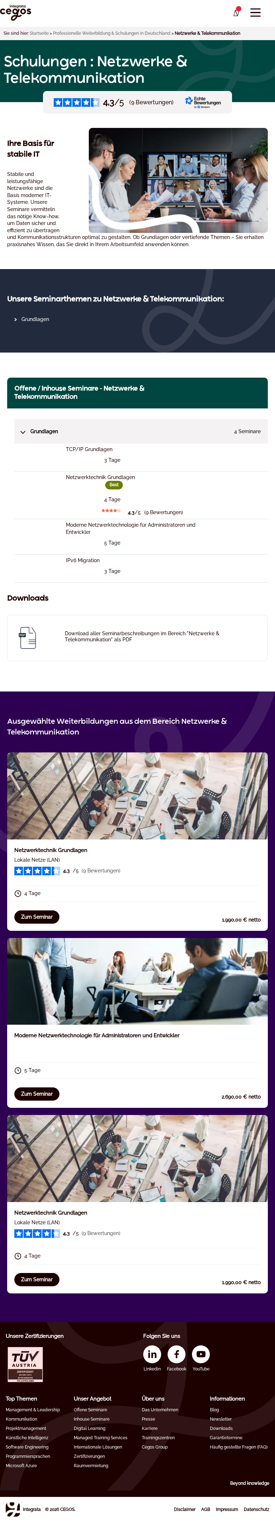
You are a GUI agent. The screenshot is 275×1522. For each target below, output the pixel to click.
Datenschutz (256, 1509)
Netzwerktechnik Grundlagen (50, 850)
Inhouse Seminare (92, 1419)
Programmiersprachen (28, 1456)
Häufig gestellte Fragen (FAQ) (238, 1447)
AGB (205, 1509)
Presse (148, 1419)
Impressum (227, 1509)
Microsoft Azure (21, 1465)
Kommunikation (21, 1419)
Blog (214, 1409)
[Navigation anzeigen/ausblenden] (255, 12)
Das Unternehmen (160, 1409)
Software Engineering (27, 1447)
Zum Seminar (37, 917)
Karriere (150, 1428)
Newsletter (221, 1419)
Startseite (39, 33)
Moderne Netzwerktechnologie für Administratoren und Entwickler (96, 1035)
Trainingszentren (158, 1437)
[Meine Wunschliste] (235, 13)
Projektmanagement (26, 1428)
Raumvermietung (91, 1465)
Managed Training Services (100, 1437)
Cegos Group (155, 1447)
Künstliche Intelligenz (27, 1437)
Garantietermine (226, 1437)
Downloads (221, 1428)
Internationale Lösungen (98, 1447)
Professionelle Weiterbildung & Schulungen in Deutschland (111, 33)
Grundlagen (35, 319)
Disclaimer (185, 1509)
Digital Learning (89, 1428)
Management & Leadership (33, 1409)
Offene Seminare (90, 1409)
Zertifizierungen (89, 1456)
